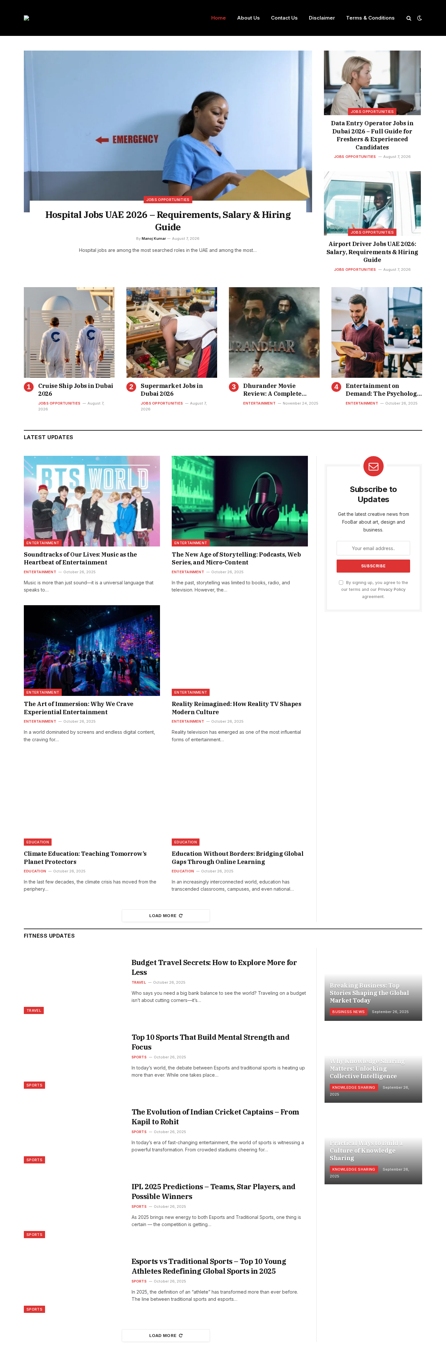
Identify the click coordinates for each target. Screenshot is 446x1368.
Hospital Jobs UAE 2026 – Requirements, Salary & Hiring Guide (168, 220)
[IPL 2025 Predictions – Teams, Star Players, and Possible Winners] (73, 1205)
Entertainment (259, 403)
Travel (33, 1010)
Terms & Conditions (370, 18)
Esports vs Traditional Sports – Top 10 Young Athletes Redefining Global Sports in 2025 (209, 1266)
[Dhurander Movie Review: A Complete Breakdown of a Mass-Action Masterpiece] (274, 332)
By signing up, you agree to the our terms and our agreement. (374, 589)
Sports (34, 1085)
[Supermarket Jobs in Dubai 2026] (171, 332)
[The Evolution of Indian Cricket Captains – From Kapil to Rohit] (73, 1130)
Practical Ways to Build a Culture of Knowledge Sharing (366, 1150)
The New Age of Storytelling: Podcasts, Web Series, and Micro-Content (236, 558)
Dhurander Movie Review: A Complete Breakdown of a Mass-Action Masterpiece (275, 390)
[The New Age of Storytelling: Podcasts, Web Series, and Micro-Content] (240, 501)
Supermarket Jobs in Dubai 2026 (172, 389)
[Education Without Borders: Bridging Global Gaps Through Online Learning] (240, 800)
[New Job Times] (26, 18)
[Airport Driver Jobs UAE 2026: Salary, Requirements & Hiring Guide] (372, 203)
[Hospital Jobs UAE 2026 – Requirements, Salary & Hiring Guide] (168, 131)
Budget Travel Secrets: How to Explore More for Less (214, 967)
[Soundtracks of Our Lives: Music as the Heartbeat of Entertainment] (92, 501)
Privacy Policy (392, 589)
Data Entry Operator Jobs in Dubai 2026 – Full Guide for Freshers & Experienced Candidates (372, 135)
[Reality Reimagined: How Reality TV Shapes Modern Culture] (240, 650)
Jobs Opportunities (168, 199)
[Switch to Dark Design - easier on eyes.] (419, 18)
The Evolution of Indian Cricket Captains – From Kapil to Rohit (215, 1116)
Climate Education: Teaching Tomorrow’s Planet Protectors (85, 857)
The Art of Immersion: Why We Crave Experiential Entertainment (79, 707)
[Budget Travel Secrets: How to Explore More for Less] (73, 981)
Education (37, 842)
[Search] (409, 18)
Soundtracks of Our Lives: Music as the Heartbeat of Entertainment (80, 558)
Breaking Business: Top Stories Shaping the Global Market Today (369, 993)
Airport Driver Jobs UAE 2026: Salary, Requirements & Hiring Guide (372, 252)
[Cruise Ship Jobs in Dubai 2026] (69, 332)
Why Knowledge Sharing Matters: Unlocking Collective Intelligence (367, 1068)
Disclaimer (322, 18)
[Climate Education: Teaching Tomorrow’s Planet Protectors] (92, 800)
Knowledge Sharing (353, 1087)
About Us (248, 18)
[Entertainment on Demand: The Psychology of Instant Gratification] (376, 332)
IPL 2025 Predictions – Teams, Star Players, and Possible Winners (213, 1191)
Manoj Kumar (154, 238)
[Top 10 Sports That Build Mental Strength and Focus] (73, 1055)
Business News (348, 1011)
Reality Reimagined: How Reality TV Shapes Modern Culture (236, 707)
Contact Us (284, 18)
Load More (163, 915)
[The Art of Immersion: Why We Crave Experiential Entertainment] (92, 650)
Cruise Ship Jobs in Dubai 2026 (75, 389)
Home (218, 18)
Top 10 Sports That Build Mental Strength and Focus (211, 1042)
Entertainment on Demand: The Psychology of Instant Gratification (383, 390)
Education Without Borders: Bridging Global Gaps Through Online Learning (237, 857)
